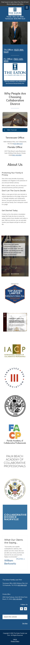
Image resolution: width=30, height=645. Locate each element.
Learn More (20, 4)
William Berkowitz (10, 562)
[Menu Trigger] (26, 7)
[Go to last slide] (4, 257)
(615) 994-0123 (19, 19)
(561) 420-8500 (18, 17)
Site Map (25, 623)
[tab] (11, 273)
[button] (15, 119)
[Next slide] (26, 257)
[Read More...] (20, 559)
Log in (15, 639)
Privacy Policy (15, 641)
